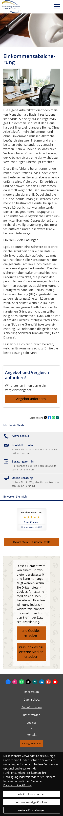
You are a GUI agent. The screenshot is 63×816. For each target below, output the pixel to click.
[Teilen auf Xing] (57, 417)
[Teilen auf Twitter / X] (45, 417)
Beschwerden (31, 715)
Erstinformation (32, 707)
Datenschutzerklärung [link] (31, 619)
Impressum (31, 692)
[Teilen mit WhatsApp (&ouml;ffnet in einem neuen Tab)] (53, 417)
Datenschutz (31, 699)
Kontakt (31, 734)
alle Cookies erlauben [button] (31, 633)
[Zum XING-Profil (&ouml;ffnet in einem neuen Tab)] (34, 681)
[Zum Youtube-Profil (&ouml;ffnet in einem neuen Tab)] (55, 681)
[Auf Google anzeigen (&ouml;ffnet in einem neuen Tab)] (48, 681)
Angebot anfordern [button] (31, 398)
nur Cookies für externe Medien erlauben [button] (31, 652)
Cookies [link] (31, 723)
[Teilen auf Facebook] (49, 417)
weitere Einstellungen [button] (31, 810)
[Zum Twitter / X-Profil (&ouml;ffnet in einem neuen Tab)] (28, 681)
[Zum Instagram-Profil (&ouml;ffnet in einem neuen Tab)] (14, 681)
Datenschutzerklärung (17, 785)
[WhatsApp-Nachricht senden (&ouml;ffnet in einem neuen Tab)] (21, 681)
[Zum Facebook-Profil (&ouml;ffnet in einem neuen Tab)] (8, 681)
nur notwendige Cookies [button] (31, 802)
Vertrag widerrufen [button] (31, 743)
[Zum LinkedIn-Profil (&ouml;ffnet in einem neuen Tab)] (41, 681)
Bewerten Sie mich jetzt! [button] (31, 542)
